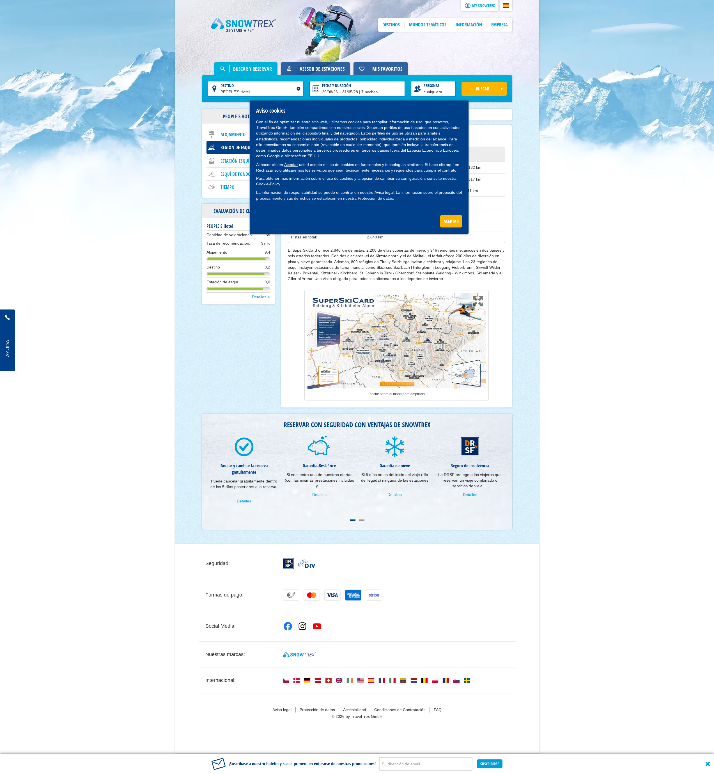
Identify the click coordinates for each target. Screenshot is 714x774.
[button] (506, 5)
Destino (227, 85)
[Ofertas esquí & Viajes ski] (243, 25)
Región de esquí (236, 147)
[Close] (708, 764)
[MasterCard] (312, 595)
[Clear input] (298, 88)
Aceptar (291, 164)
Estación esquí (235, 161)
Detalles (259, 297)
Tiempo (228, 187)
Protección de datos (375, 198)
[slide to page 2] (361, 520)
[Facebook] (288, 626)
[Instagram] (302, 626)
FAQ (438, 709)
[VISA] (332, 595)
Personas (431, 85)
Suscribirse (489, 763)
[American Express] (353, 595)
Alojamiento (233, 134)
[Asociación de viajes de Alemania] (306, 563)
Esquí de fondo (236, 174)
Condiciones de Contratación (400, 709)
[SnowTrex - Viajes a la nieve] (299, 654)
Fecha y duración (336, 85)
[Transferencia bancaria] (291, 595)
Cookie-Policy (268, 184)
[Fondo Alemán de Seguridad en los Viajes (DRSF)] (288, 563)
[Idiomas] (286, 680)
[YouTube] (317, 626)
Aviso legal (384, 192)
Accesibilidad (354, 709)
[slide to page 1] (352, 520)
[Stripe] (374, 595)
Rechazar (264, 170)
